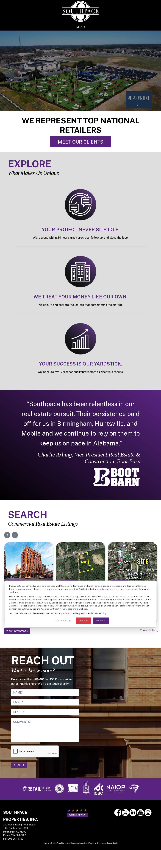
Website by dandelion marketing (100, 843)
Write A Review (77, 815)
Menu (80, 27)
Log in (115, 843)
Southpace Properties (80, 11)
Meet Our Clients (80, 142)
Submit (19, 765)
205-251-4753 (15, 839)
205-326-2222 (18, 835)
